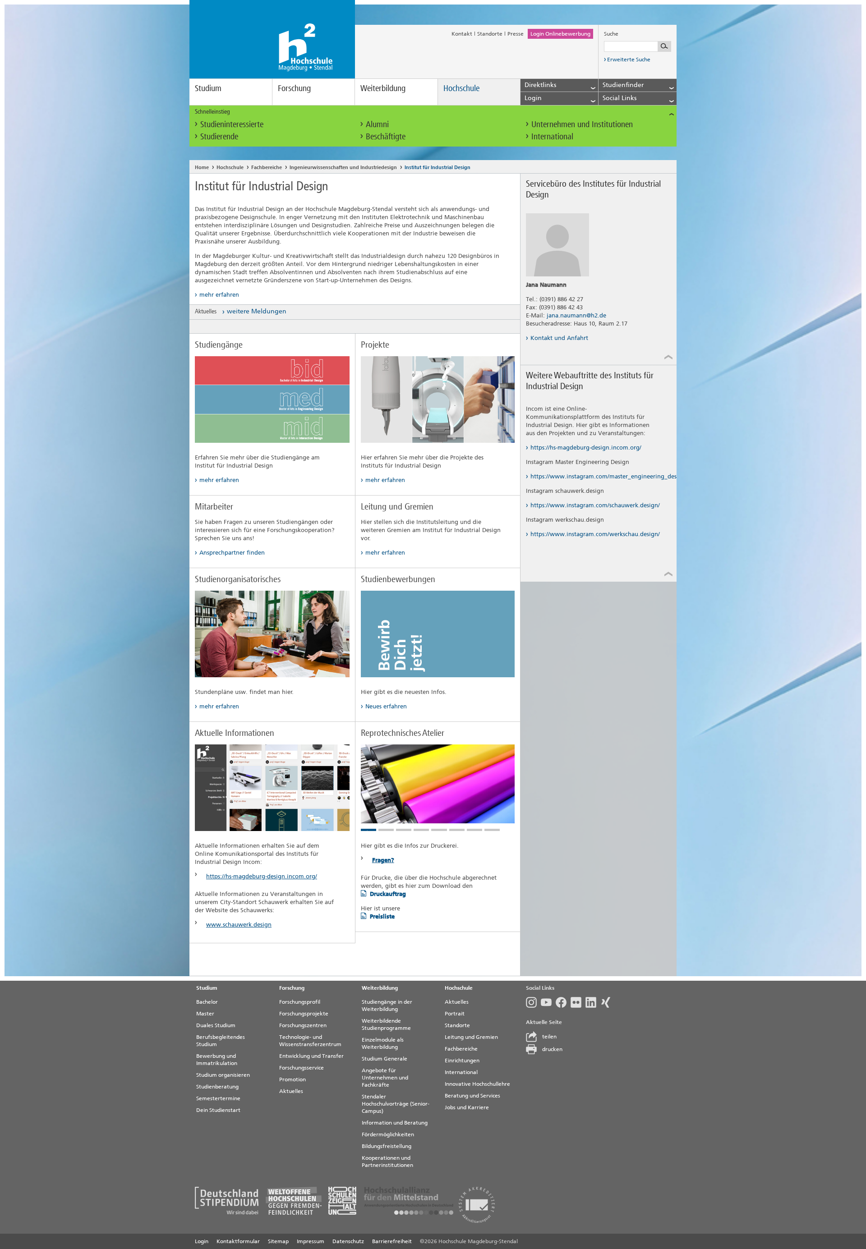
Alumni (377, 124)
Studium (208, 88)
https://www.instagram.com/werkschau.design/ (595, 534)
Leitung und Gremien (471, 1037)
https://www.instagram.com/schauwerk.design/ (595, 505)
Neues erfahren (386, 706)
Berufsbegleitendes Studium (220, 1040)
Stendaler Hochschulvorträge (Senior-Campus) (395, 1103)
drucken (552, 1049)
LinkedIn (592, 1002)
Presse (515, 34)
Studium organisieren (223, 1075)
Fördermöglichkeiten (388, 1134)
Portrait (455, 1013)
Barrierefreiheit (392, 1241)
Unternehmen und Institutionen (582, 124)
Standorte (489, 34)
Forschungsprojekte (303, 1013)
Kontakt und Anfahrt (559, 338)
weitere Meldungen (256, 311)
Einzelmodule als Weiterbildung (383, 1043)
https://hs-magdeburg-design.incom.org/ (261, 876)
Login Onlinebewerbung (560, 34)
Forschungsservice (301, 1068)
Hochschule (461, 88)
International (552, 136)
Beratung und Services (472, 1096)
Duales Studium (215, 1025)
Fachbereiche (266, 167)
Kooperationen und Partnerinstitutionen (387, 1161)
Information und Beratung (395, 1123)
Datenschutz (348, 1241)
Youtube (548, 1002)
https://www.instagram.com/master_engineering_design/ (595, 476)
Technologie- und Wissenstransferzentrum (310, 1040)
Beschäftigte (385, 136)
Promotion (292, 1079)
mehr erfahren (219, 294)
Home (202, 167)
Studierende (219, 136)
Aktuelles (291, 1091)
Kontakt (461, 34)
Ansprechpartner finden (232, 552)
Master (205, 1013)
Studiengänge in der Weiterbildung (387, 1005)
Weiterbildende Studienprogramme (386, 1024)
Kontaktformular (238, 1241)
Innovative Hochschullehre (477, 1084)
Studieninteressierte (231, 124)
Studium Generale (384, 1059)
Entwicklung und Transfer (311, 1056)
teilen (549, 1036)
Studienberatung (217, 1087)
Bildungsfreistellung (386, 1146)
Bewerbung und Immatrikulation (216, 1059)
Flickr (578, 1002)
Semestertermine (218, 1098)
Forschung (294, 88)
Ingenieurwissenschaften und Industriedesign (343, 167)
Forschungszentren (303, 1025)
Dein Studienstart (218, 1110)
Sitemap (278, 1241)
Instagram (533, 1002)
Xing (607, 1002)
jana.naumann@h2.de (576, 315)
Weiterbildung (382, 88)
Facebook (563, 1002)
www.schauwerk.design (239, 924)
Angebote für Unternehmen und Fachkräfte (385, 1077)
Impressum (310, 1241)
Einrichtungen (462, 1060)
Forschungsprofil (299, 1002)
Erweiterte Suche (628, 59)
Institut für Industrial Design (437, 167)
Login (201, 1241)
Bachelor (207, 1002)
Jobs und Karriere (467, 1107)
